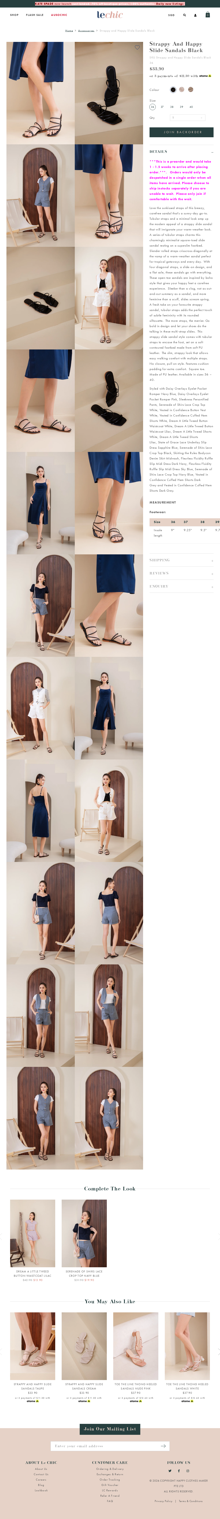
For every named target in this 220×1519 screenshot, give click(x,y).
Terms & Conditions (191, 1501)
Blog (41, 1485)
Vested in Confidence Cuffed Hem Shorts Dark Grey (179, 479)
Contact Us (41, 1474)
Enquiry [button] (159, 587)
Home (69, 30)
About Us (41, 1469)
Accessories (86, 30)
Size (153, 100)
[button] (182, 559)
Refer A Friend (110, 1496)
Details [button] (158, 152)
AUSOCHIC (59, 15)
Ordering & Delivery (110, 1469)
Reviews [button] (159, 574)
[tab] (182, 151)
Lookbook (41, 1490)
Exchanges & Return (110, 1474)
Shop (14, 15)
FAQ (110, 1501)
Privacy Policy (164, 1501)
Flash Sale (35, 15)
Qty (152, 118)
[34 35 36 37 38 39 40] (135, 1346)
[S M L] (32, 1233)
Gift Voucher (110, 1485)
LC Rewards (110, 1490)
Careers (41, 1479)
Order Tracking (110, 1479)
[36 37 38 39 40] (32, 1346)
